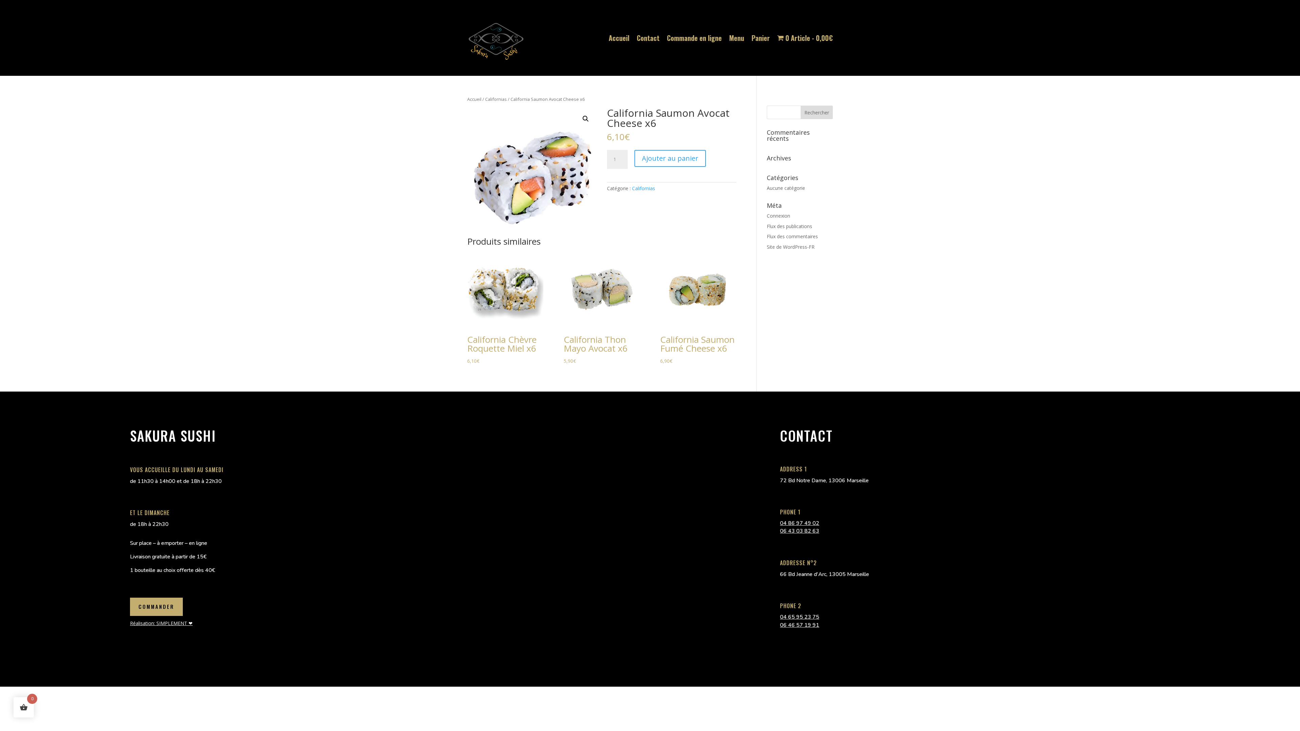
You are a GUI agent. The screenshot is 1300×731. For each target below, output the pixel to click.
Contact (648, 38)
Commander (156, 606)
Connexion (778, 216)
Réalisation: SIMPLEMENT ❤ (161, 623)
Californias (496, 99)
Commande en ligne (694, 38)
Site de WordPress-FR (791, 247)
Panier (761, 38)
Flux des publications (789, 226)
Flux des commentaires (792, 236)
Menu (736, 38)
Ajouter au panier (670, 158)
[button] (586, 119)
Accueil (619, 38)
